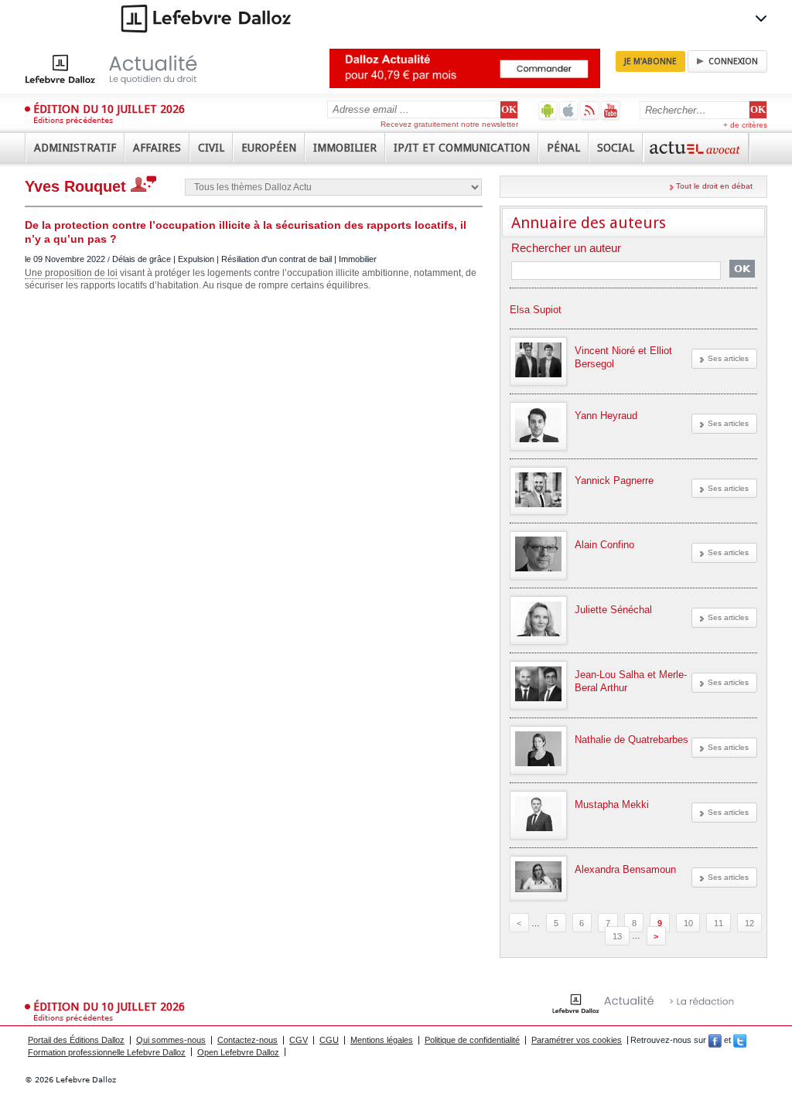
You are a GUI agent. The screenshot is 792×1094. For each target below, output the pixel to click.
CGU (329, 1040)
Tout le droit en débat (714, 186)
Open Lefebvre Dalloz (238, 1052)
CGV (298, 1040)
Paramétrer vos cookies (576, 1040)
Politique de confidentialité (472, 1040)
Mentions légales (381, 1040)
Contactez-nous (247, 1040)
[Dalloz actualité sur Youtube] (610, 110)
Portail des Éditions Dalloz (76, 1040)
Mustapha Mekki (612, 804)
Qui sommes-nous (171, 1040)
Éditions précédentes (73, 120)
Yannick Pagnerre (614, 480)
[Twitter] (739, 1040)
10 (688, 923)
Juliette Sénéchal (613, 609)
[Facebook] (715, 1040)
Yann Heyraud (606, 415)
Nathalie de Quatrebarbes (631, 739)
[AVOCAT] (696, 147)
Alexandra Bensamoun (625, 869)
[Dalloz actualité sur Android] (548, 110)
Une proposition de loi (71, 273)
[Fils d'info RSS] (589, 110)
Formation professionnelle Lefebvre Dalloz (107, 1052)
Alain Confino (604, 544)
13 (617, 935)
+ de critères (745, 125)
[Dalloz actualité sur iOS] (568, 110)
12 (749, 923)
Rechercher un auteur (566, 249)
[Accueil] (127, 69)
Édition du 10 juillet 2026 (109, 109)
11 (718, 923)
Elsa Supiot (536, 309)
